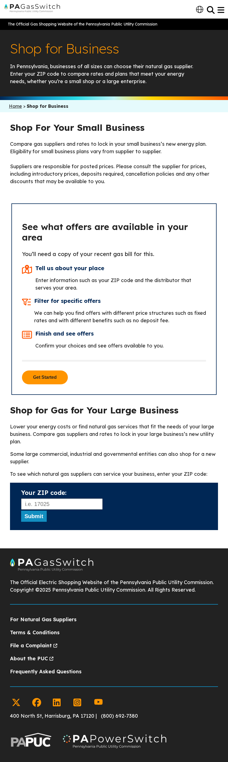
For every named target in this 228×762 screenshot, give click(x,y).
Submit (33, 516)
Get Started (45, 377)
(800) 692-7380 (119, 716)
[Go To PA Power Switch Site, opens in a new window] (114, 742)
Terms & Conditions (35, 632)
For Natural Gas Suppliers (43, 619)
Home (15, 106)
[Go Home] (51, 570)
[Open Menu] (221, 10)
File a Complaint (31, 645)
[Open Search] (211, 10)
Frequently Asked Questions (45, 671)
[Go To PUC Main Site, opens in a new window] (31, 742)
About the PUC (29, 658)
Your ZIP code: (43, 493)
